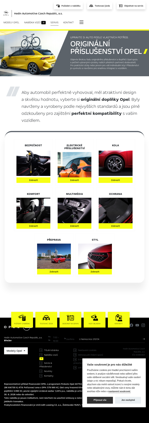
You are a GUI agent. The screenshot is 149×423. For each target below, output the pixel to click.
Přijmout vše (100, 400)
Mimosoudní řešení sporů (90, 354)
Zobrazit (33, 180)
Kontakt (68, 22)
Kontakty (48, 375)
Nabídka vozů (34, 22)
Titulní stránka (51, 350)
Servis (54, 22)
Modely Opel (11, 22)
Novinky (48, 371)
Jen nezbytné (128, 400)
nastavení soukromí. (119, 391)
